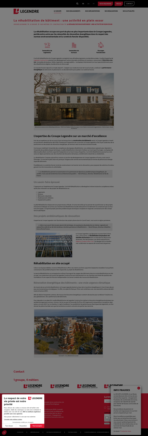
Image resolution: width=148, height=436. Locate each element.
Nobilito (107, 432)
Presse (118, 4)
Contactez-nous (126, 431)
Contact (129, 4)
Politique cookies (72, 432)
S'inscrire (107, 423)
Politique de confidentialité (54, 432)
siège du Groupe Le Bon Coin (85, 241)
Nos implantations (92, 11)
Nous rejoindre (105, 4)
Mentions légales (34, 432)
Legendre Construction (41, 60)
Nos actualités (128, 11)
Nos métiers (45, 24)
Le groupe (57, 11)
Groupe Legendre (20, 24)
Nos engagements (73, 11)
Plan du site (20, 432)
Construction (58, 24)
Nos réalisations (111, 11)
